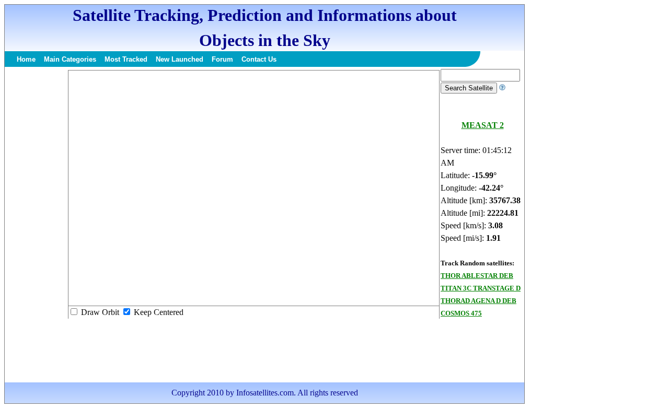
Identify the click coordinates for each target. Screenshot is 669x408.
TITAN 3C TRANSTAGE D (481, 288)
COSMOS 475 (461, 313)
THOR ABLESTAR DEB (477, 275)
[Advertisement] (36, 225)
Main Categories (70, 59)
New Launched (179, 59)
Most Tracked (126, 59)
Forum (222, 59)
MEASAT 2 (483, 125)
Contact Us (258, 59)
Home (26, 59)
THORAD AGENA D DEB (478, 301)
